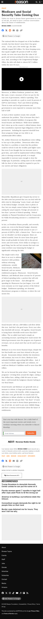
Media (4, 583)
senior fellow (13, 449)
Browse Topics (7, 551)
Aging (8, 456)
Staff (3, 559)
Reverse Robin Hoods (21, 441)
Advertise (5, 571)
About (4, 547)
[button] (40, 2)
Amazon (4, 587)
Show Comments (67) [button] (12, 475)
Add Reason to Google (12, 36)
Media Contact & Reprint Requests (13, 470)
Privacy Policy (31, 604)
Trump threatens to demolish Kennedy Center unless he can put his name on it (19, 485)
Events (4, 555)
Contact (4, 579)
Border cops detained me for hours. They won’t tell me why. (20, 510)
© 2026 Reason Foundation (10, 604)
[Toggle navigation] (2, 2)
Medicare (13, 456)
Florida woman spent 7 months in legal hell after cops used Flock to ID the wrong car (21, 491)
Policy (4, 8)
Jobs (3, 563)
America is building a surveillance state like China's (21, 497)
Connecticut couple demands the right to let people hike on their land (21, 504)
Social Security (22, 456)
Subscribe (30, 433)
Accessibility (22, 604)
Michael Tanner (6, 26)
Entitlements (31, 456)
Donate (4, 567)
